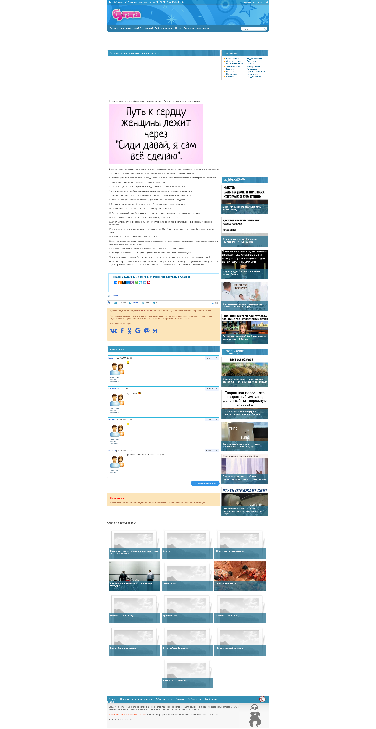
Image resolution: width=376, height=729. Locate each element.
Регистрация (132, 2)
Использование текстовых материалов (127, 714)
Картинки (230, 69)
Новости (115, 296)
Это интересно (233, 61)
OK (164, 2)
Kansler (111, 358)
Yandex (181, 2)
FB (161, 2)
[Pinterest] (148, 282)
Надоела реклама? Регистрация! (136, 28)
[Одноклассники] (120, 282)
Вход (111, 2)
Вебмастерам (195, 699)
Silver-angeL (114, 389)
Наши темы (252, 74)
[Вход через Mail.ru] (148, 332)
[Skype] (140, 282)
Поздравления (254, 76)
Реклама (247, 2)
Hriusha (111, 420)
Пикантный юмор (234, 64)
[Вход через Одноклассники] (131, 332)
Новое (178, 28)
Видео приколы (254, 58)
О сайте (113, 699)
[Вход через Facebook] (123, 332)
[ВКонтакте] (116, 282)
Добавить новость (164, 28)
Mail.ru (175, 2)
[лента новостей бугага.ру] (267, 2)
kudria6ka (135, 303)
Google (169, 2)
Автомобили (253, 69)
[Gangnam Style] (254, 727)
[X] (124, 282)
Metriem (112, 450)
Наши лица (231, 74)
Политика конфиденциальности (136, 699)
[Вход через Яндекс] (156, 332)
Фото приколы (233, 58)
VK (157, 2)
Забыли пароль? (120, 2)
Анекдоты (251, 61)
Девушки (251, 64)
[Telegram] (144, 282)
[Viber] (132, 282)
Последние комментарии (196, 28)
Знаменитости (233, 66)
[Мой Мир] (128, 282)
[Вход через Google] (139, 332)
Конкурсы (230, 76)
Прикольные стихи (256, 71)
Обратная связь (258, 2)
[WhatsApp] (136, 282)
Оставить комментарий (205, 483)
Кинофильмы (253, 66)
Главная (113, 28)
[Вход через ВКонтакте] (115, 332)
